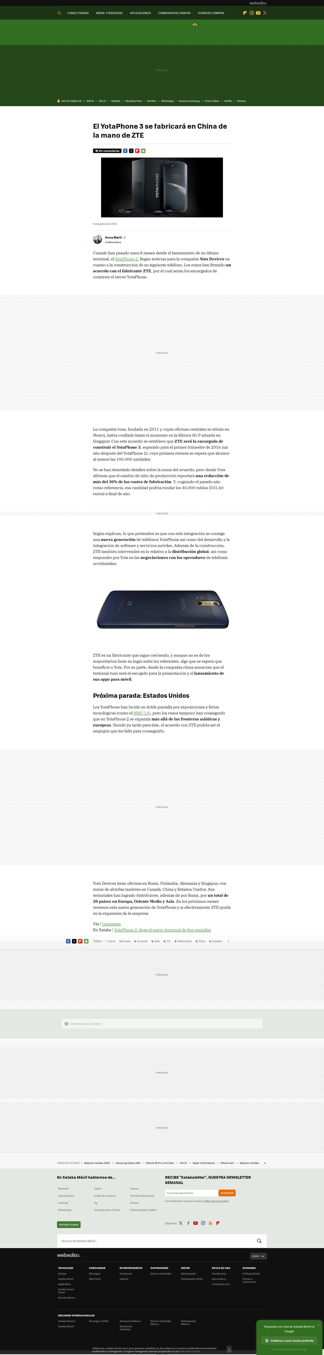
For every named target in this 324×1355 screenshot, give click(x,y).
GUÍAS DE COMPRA (211, 13)
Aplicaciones (66, 1195)
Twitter (264, 13)
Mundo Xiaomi (66, 1297)
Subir (256, 1256)
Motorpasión (188, 1273)
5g (95, 1203)
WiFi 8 (90, 101)
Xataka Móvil (65, 1279)
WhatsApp (167, 101)
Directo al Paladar (160, 1273)
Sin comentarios (109, 150)
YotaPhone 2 (126, 258)
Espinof (124, 1279)
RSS (211, 1223)
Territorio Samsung (142, 1195)
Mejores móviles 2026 (97, 1163)
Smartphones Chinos (107, 1210)
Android (63, 1203)
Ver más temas (69, 1224)
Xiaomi (134, 1188)
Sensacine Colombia (126, 1327)
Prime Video (212, 101)
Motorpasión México (188, 1322)
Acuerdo (142, 941)
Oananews (111, 923)
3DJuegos (94, 1273)
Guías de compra (104, 1195)
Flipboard (245, 13)
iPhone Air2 (227, 1163)
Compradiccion (221, 1284)
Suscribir (227, 1193)
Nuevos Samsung (189, 101)
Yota (157, 941)
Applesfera (64, 1284)
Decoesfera (219, 1279)
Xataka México (67, 1321)
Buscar (259, 1241)
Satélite (115, 101)
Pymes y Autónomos (249, 1280)
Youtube (258, 13)
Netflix (228, 101)
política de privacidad (216, 1201)
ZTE (168, 941)
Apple (97, 1188)
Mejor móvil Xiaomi (204, 1163)
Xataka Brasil (66, 1326)
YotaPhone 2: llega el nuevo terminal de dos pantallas (162, 929)
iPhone (134, 1203)
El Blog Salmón (251, 1273)
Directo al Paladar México (160, 1322)
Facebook (125, 151)
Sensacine (126, 1273)
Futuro (111, 941)
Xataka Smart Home (66, 1290)
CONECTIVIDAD (78, 13)
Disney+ (241, 101)
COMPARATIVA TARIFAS (174, 13)
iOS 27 (102, 101)
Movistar (63, 1188)
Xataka (62, 1273)
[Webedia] (258, 3)
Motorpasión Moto (192, 1279)
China (201, 941)
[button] (115, 237)
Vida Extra (95, 1279)
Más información (190, 1351)
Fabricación (184, 941)
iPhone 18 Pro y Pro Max (160, 1163)
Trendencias (219, 1273)
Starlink (151, 101)
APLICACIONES (140, 13)
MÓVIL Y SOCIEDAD (109, 13)
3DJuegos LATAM (98, 1321)
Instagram (251, 13)
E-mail (143, 151)
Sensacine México (130, 1321)
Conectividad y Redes (143, 1210)
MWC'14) (142, 713)
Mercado (124, 941)
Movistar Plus (134, 101)
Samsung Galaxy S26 (128, 1163)
